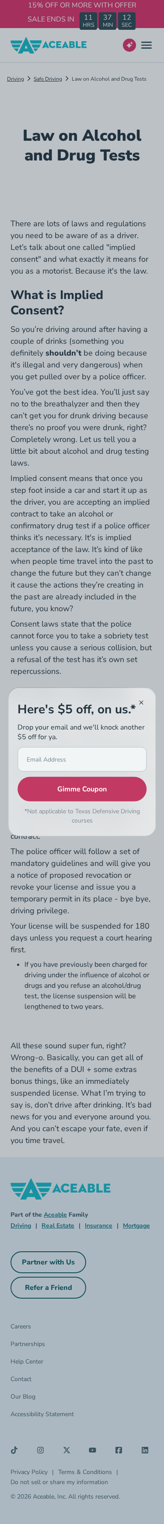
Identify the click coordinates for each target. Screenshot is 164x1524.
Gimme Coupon (82, 789)
